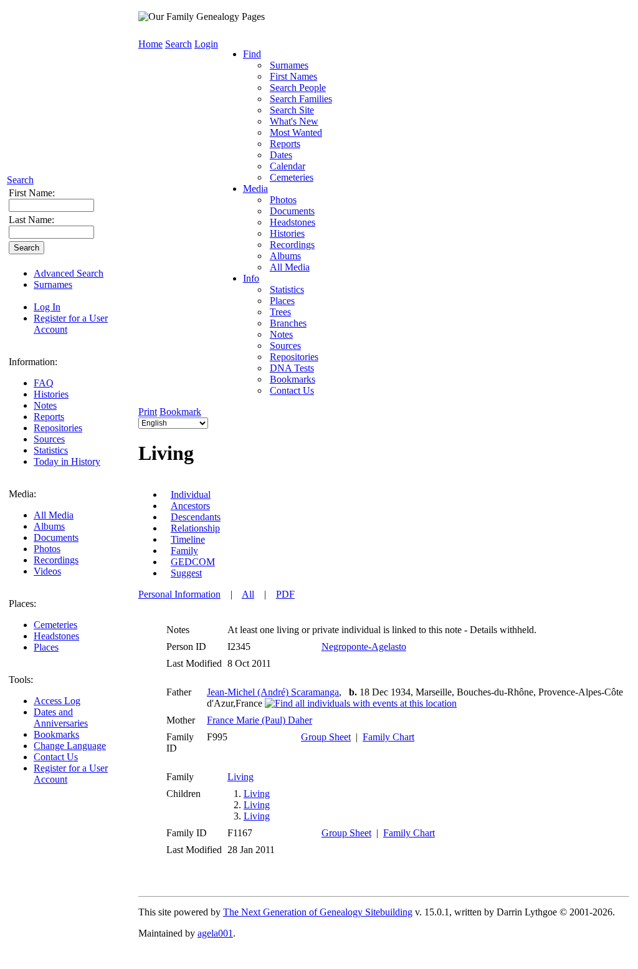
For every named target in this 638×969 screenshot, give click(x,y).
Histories (51, 394)
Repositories (58, 427)
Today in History (67, 461)
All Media (54, 515)
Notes (45, 405)
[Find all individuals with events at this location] (361, 703)
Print (147, 411)
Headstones (56, 636)
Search (20, 179)
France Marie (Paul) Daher (259, 720)
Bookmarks (56, 734)
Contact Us (56, 757)
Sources (49, 439)
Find (252, 54)
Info (251, 278)
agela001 (215, 933)
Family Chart (388, 737)
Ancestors (190, 505)
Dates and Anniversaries (61, 717)
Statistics (51, 450)
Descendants (196, 517)
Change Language (70, 745)
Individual (191, 494)
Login (206, 44)
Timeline (188, 539)
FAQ (44, 383)
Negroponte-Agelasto (363, 646)
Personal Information (179, 594)
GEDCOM (193, 561)
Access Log (57, 700)
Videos (47, 571)
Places (46, 647)
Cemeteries (55, 624)
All (248, 594)
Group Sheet (326, 737)
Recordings (56, 560)
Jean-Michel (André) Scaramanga (273, 692)
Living (240, 776)
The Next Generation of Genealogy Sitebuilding (317, 912)
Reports (49, 416)
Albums (49, 526)
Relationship (195, 528)
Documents (56, 537)
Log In (47, 307)
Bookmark (180, 411)
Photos (47, 548)
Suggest (186, 573)
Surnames (53, 284)
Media (255, 188)
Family (184, 550)
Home (150, 44)
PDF (285, 594)
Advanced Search (68, 273)
